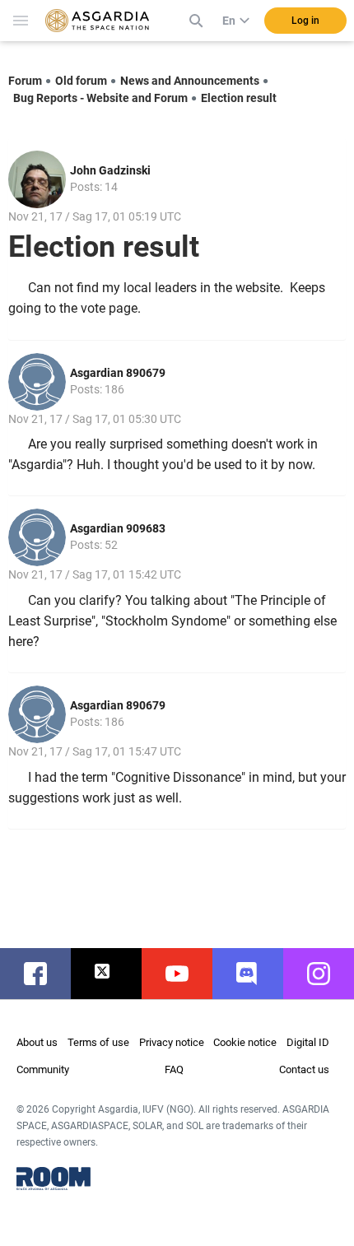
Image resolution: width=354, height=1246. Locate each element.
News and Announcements (189, 80)
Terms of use (98, 1042)
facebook (43, 974)
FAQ (174, 1069)
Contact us (304, 1069)
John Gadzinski (110, 170)
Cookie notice (245, 1042)
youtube (185, 974)
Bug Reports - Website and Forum (100, 98)
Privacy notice (171, 1042)
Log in (305, 20)
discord (256, 974)
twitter (114, 974)
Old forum (81, 80)
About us (37, 1042)
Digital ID (307, 1042)
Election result (239, 98)
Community (42, 1069)
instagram (327, 974)
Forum (25, 80)
